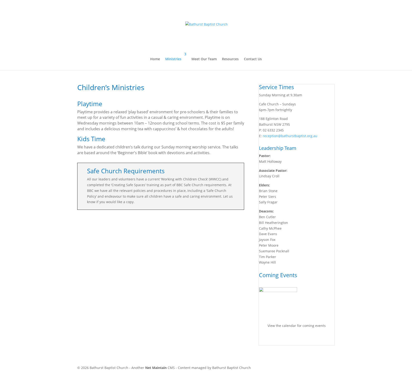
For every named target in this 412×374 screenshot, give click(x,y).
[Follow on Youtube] (301, 339)
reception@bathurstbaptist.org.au (290, 136)
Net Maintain (156, 367)
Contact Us (253, 59)
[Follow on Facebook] (292, 339)
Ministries (173, 59)
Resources (230, 59)
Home (155, 59)
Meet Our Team (204, 59)
